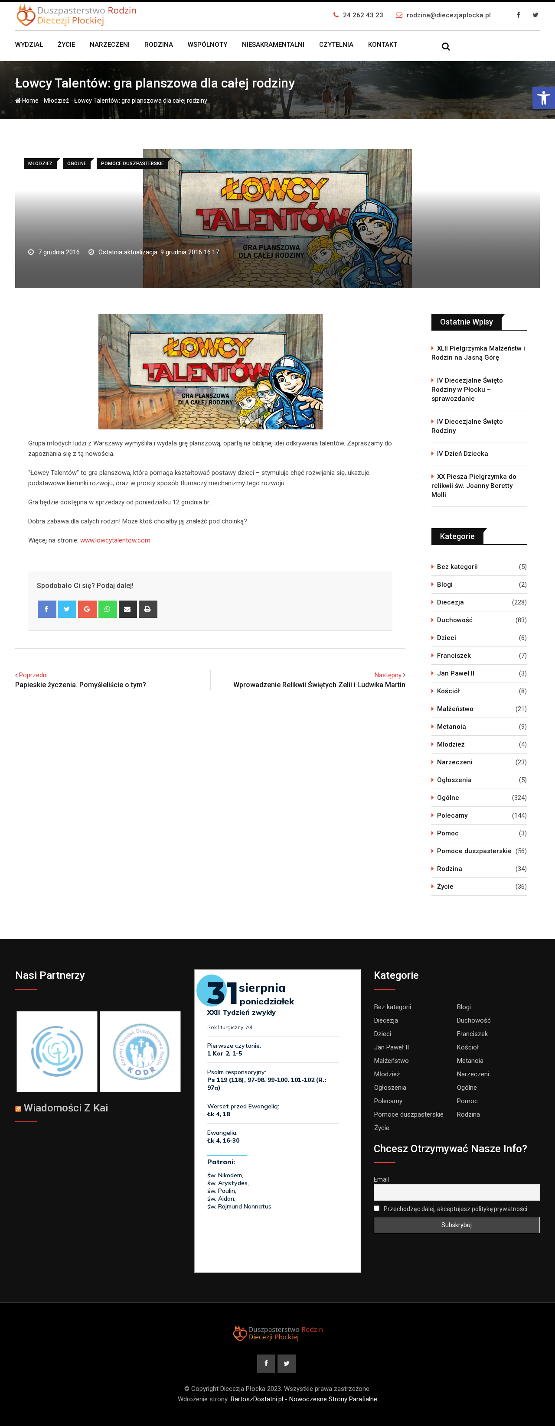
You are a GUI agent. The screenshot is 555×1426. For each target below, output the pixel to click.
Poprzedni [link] (33, 675)
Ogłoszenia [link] (454, 780)
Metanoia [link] (451, 727)
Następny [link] (388, 675)
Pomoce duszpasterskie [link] (474, 851)
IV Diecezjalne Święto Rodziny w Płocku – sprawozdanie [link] (467, 390)
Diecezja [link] (450, 602)
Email (381, 1179)
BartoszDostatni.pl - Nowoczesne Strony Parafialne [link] (304, 1399)
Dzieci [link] (446, 638)
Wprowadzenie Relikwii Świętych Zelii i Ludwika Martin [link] (319, 685)
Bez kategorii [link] (457, 567)
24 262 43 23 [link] (363, 15)
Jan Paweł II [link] (455, 673)
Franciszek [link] (454, 655)
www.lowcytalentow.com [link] (115, 540)
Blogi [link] (445, 584)
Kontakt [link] (382, 45)
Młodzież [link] (56, 100)
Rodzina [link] (158, 45)
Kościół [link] (448, 691)
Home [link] (30, 100)
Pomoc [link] (448, 833)
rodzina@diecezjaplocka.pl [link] (449, 15)
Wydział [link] (29, 45)
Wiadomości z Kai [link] (66, 1108)
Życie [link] (66, 45)
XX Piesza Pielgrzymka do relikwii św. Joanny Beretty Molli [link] (473, 486)
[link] (543, 98)
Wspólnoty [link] (207, 45)
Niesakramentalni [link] (273, 45)
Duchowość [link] (455, 620)
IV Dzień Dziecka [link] (462, 454)
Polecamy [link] (452, 815)
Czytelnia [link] (336, 45)
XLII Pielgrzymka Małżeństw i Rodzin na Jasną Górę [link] (478, 352)
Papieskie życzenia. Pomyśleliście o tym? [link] (80, 685)
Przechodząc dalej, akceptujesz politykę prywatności (454, 1208)
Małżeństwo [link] (455, 709)
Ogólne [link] (448, 798)
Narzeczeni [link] (110, 45)
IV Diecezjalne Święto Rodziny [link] (467, 426)
